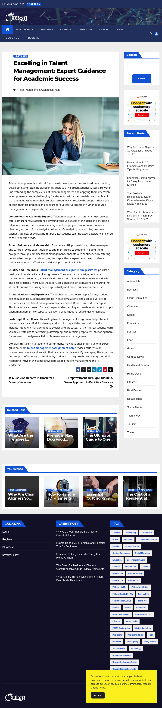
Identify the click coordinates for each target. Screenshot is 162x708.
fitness (115, 608)
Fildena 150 (133, 580)
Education (133, 323)
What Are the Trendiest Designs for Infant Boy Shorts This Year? (140, 215)
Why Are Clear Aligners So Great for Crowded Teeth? (140, 150)
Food (130, 340)
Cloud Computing (137, 298)
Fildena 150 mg (119, 587)
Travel (104, 29)
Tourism (131, 424)
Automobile (25, 29)
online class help (143, 628)
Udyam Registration (121, 655)
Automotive (146, 533)
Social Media (134, 407)
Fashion (66, 29)
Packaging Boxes (135, 635)
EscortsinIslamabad (136, 560)
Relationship (134, 399)
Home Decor (134, 373)
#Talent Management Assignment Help (38, 89)
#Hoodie (116, 533)
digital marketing (142, 553)
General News (20, 56)
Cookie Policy (98, 687)
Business (46, 29)
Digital (131, 315)
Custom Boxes (132, 546)
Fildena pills (143, 594)
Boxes (115, 539)
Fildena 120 (117, 580)
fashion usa (130, 567)
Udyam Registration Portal (124, 669)
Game (130, 348)
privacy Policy (10, 555)
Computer (133, 306)
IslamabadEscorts (143, 614)
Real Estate (134, 390)
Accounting (130, 533)
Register (34, 37)
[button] (151, 33)
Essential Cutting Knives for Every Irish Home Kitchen (141, 181)
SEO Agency (132, 642)
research (116, 642)
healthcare (141, 608)
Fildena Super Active (121, 601)
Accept (97, 695)
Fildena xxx (142, 601)
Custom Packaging (121, 553)
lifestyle (116, 621)
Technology (133, 415)
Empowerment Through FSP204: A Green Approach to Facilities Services (88, 380)
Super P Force (118, 648)
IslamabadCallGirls (121, 614)
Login (120, 29)
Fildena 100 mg (135, 573)
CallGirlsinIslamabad (147, 539)
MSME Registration (121, 628)
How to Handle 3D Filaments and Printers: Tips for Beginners (140, 166)
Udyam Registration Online (124, 662)
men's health (131, 621)
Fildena (145, 567)
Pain (151, 635)
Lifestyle (85, 29)
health (128, 608)
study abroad (150, 642)
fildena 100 (117, 573)
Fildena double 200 (140, 587)
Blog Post (13, 37)
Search (131, 55)
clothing (116, 546)
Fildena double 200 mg (122, 594)
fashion (116, 567)
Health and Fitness (138, 365)
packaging (117, 635)
